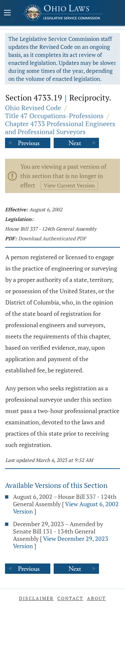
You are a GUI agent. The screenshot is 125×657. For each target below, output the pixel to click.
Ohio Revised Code (33, 107)
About (96, 598)
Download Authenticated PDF (52, 238)
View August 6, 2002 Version (66, 507)
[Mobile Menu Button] (7, 13)
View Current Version (69, 185)
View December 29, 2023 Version (60, 542)
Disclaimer (36, 598)
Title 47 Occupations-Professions (54, 115)
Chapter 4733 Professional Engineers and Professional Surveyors (60, 127)
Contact (70, 598)
